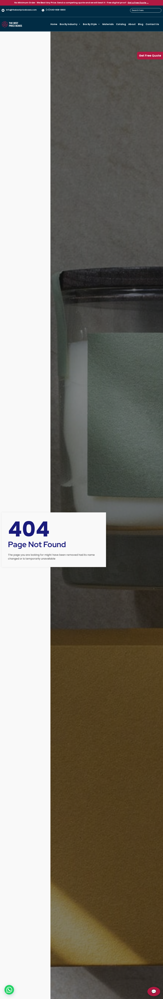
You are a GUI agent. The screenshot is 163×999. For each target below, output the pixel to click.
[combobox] (145, 10)
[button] (9, 990)
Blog (140, 24)
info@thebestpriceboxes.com (21, 9)
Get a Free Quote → (138, 2)
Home (53, 24)
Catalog (121, 24)
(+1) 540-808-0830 (55, 9)
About (132, 24)
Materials (108, 24)
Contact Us (152, 24)
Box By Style (90, 24)
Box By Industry (68, 24)
